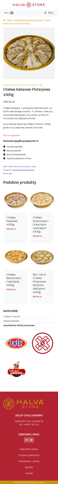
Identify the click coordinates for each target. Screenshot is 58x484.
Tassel (41, 482)
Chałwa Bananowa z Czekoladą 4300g (13, 280)
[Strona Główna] (4, 20)
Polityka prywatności (29, 455)
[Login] (45, 12)
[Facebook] (26, 440)
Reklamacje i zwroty (29, 461)
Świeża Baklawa (11, 321)
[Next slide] (52, 53)
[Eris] (16, 343)
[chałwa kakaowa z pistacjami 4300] (29, 53)
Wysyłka (29, 467)
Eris (10, 173)
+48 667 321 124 (31, 424)
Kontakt (29, 473)
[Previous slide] (5, 53)
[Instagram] (31, 440)
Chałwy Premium (11, 316)
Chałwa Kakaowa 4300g (12, 221)
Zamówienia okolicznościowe (23, 85)
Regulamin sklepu (29, 449)
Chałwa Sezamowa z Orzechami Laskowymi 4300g (41, 224)
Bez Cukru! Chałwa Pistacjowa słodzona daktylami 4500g (39, 283)
